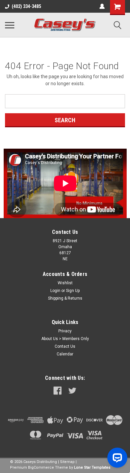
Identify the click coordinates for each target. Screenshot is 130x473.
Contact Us (65, 346)
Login (55, 290)
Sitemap (67, 462)
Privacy (65, 331)
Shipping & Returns (65, 298)
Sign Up (73, 290)
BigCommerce (41, 467)
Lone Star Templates (92, 467)
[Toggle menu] (9, 25)
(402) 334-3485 (26, 6)
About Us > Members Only (65, 338)
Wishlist (65, 283)
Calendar (65, 354)
